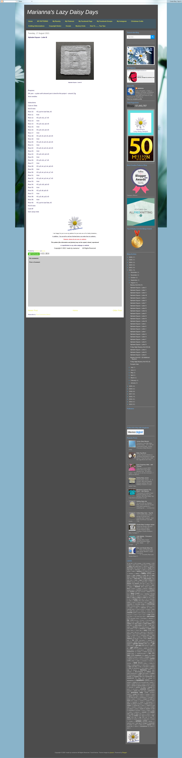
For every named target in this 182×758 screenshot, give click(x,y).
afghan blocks (138, 566)
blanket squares (149, 586)
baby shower (143, 577)
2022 (131, 267)
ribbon (133, 699)
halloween (149, 650)
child (150, 602)
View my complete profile (134, 99)
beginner (129, 585)
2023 (131, 265)
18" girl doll (129, 563)
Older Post (117, 310)
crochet (129, 612)
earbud (131, 628)
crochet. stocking (141, 612)
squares (148, 708)
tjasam (112, 752)
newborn (140, 680)
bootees (152, 590)
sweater (144, 712)
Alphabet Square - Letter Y (138, 290)
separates (134, 702)
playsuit (153, 685)
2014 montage (146, 563)
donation (135, 627)
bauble (151, 581)
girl (131, 648)
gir (127, 648)
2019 (131, 389)
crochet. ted (150, 612)
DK (128, 620)
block (128, 588)
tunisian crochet (137, 719)
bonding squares (131, 590)
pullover (142, 694)
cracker (142, 610)
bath (138, 581)
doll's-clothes (138, 623)
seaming (142, 700)
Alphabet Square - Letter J (138, 329)
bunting (147, 594)
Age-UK (145, 566)
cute (148, 614)
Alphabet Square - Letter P (138, 313)
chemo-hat (139, 602)
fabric (145, 633)
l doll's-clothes (145, 665)
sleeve (143, 705)
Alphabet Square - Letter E (138, 342)
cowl (137, 610)
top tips (148, 715)
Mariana (135, 670)
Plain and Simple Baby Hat (144, 548)
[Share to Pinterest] (48, 253)
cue (140, 614)
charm (133, 602)
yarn (128, 728)
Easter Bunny (130, 630)
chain (130, 600)
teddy (131, 714)
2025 (131, 260)
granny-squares (140, 650)
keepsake (144, 660)
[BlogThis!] (43, 253)
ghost (149, 643)
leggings (153, 666)
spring (136, 708)
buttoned (145, 595)
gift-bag (146, 645)
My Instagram (122, 21)
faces (128, 635)
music (151, 675)
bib (143, 585)
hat (150, 653)
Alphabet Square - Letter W (138, 295)
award (137, 573)
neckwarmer (130, 680)
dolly (146, 625)
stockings (138, 710)
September (134, 280)
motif (139, 675)
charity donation (145, 600)
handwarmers (130, 651)
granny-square (130, 650)
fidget (150, 637)
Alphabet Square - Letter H (138, 334)
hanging (139, 651)
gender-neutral (138, 644)
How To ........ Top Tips (97, 26)
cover (130, 611)
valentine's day (130, 723)
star (153, 708)
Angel (149, 568)
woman (149, 724)
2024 (131, 262)
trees (151, 717)
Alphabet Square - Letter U (138, 300)
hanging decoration (148, 651)
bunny (141, 594)
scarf (128, 700)
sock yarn (146, 707)
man (128, 670)
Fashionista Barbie (144, 635)
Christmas (151, 604)
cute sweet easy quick (139, 616)
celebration (152, 599)
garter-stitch (146, 642)
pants (133, 684)
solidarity (131, 708)
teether (148, 714)
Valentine (150, 721)
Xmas (151, 726)
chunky (143, 606)
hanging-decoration (141, 653)
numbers (129, 682)
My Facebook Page (85, 21)
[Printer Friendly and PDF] (34, 254)
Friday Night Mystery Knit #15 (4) (140, 361)
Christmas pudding (134, 606)
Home (30, 21)
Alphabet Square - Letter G (138, 336)
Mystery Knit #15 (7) (136, 285)
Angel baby (129, 569)
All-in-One (130, 568)
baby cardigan (137, 575)
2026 (131, 257)
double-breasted (145, 627)
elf (133, 633)
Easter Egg (138, 630)
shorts (128, 703)
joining (132, 660)
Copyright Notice (55, 26)
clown (153, 606)
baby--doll (129, 578)
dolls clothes (148, 623)
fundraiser (150, 640)
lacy (136, 666)
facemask (150, 633)
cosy (153, 609)
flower (150, 638)
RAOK (153, 695)
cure (144, 614)
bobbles (139, 588)
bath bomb (144, 581)
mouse (146, 675)
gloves (140, 648)
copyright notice (130, 609)
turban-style (146, 719)
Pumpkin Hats (134, 364)
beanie (137, 583)
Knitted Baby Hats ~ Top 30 (144, 513)
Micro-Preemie (139, 671)
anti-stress (150, 569)
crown (135, 614)
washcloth (152, 723)
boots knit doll (141, 591)
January (133, 383)
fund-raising (142, 640)
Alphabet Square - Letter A (138, 355)
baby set (134, 577)
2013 (131, 404)
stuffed (130, 712)
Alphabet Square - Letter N (138, 318)
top (143, 715)
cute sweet (129, 616)
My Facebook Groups (104, 21)
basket (129, 582)
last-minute (146, 666)
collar (136, 607)
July (132, 367)
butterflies (132, 595)
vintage (145, 723)
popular (150, 687)
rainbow (142, 695)
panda (151, 682)
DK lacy (142, 620)
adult (130, 566)
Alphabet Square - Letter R (138, 308)
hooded (135, 657)
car (129, 599)
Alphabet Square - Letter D (138, 344)
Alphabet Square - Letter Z (138, 287)
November (134, 275)
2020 (131, 386)
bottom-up (150, 591)
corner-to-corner (140, 609)
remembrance (143, 697)
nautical (150, 678)
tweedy (153, 719)
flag (145, 638)
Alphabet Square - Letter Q (138, 311)
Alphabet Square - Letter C (138, 349)
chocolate (129, 604)
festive (145, 637)
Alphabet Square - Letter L (138, 324)
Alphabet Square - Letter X (138, 292)
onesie (135, 682)
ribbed (128, 699)
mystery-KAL (149, 676)
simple (146, 703)
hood (130, 657)
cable (133, 597)
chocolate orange (140, 604)
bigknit (130, 586)
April (132, 375)
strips (153, 710)
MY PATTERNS (42, 21)
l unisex (153, 665)
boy (132, 593)
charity (136, 600)
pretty (135, 694)
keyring (151, 660)
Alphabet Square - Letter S (138, 305)
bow (128, 594)
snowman (140, 707)
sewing (141, 702)
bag (140, 580)
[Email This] (41, 253)
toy (140, 717)
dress (153, 627)
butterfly (139, 595)
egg (132, 632)
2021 (131, 270)
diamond (151, 618)
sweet (152, 712)
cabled (138, 597)
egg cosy (137, 632)
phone (148, 684)
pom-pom (131, 687)
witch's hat (142, 724)
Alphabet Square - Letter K (138, 326)
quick (130, 696)
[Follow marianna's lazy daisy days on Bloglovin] (135, 434)
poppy (144, 687)
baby (143, 573)
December (134, 272)
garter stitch (137, 642)
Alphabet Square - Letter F (138, 339)
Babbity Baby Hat (141, 501)
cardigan (135, 599)
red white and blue (133, 697)
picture (134, 685)
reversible (150, 697)
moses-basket (132, 675)
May (132, 372)
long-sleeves (137, 668)
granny (151, 648)
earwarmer (142, 628)
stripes (148, 710)
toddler (136, 715)
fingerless (129, 638)
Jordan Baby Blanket (142, 441)
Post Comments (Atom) (43, 314)
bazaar (129, 583)
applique (139, 571)
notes (151, 680)
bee (152, 583)
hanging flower (130, 653)
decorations (144, 618)
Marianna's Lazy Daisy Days (62, 12)
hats (128, 655)
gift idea (138, 645)
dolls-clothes (138, 625)
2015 (131, 399)
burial (153, 594)
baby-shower (147, 578)
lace (130, 666)
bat (134, 581)
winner (130, 724)
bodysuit (145, 588)
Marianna (143, 670)
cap (149, 597)
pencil (138, 684)
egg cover (143, 632)
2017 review (136, 564)
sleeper (129, 705)
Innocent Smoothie (144, 658)
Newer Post (33, 310)
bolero (151, 588)
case (142, 599)
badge (136, 580)
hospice (141, 657)
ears (136, 628)
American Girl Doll (141, 568)
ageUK (151, 566)
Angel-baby (137, 569)
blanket (137, 587)
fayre (134, 636)
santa (151, 699)
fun (133, 640)
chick (145, 602)
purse (153, 694)
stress (143, 710)
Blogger (124, 752)
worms (136, 726)
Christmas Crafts (137, 21)
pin (148, 685)
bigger (153, 585)
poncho (138, 687)
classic (148, 606)
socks (153, 707)
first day (136, 638)
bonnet (139, 590)
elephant (129, 633)
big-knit (147, 585)
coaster (131, 607)
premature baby (137, 692)
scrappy (135, 700)
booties (132, 591)
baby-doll (137, 578)
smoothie (134, 707)
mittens (149, 671)
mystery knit (138, 676)
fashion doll (135, 635)
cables (144, 597)
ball (146, 580)
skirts (151, 703)
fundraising (129, 642)
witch (136, 724)
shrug (134, 703)
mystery (129, 676)
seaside (148, 700)
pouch (128, 689)
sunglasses (137, 712)
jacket (152, 659)
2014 (131, 401)
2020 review (152, 564)
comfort (150, 607)
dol (133, 622)
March (133, 377)
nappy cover (141, 678)
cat (146, 599)
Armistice (131, 573)
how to (130, 659)
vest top (138, 723)
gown (145, 648)
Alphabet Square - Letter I (138, 331)
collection (143, 607)
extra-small (138, 633)
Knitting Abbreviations (36, 26)
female (139, 636)
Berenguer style (137, 585)
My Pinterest (69, 21)
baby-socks (130, 580)
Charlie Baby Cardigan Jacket (145, 524)
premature (151, 690)
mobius (146, 673)
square (142, 708)
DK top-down (149, 620)
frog (128, 640)
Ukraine (131, 721)
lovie (151, 668)
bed (148, 583)
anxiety (128, 571)
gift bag (132, 645)
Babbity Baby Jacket (142, 478)
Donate (68, 26)
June (132, 370)
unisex (139, 721)
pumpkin (148, 694)
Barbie (151, 580)
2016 (131, 396)
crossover (129, 614)
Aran (146, 571)
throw (153, 714)
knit (135, 663)
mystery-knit (130, 678)
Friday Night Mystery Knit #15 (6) (140, 347)
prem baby (143, 690)
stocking (131, 710)
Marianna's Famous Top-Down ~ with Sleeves (143, 490)
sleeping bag (136, 705)
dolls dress (129, 625)
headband (138, 655)
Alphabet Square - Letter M (138, 321)
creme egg (149, 610)
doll (137, 622)
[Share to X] (45, 253)
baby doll (146, 575)
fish (141, 638)
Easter (150, 628)
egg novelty (150, 632)
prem (135, 690)
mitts (140, 673)
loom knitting (145, 668)
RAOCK (147, 695)
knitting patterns (136, 665)
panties (128, 684)
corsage (148, 609)
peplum (143, 684)
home (153, 655)
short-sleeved (149, 702)
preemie (143, 689)
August (133, 282)
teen (137, 714)
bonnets (146, 590)
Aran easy (152, 571)
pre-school (135, 689)
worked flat (129, 726)
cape (153, 597)
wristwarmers (143, 726)
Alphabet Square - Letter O (138, 316)
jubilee (138, 660)
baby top (151, 577)
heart (146, 655)
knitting (145, 663)
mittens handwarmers (132, 673)
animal (143, 569)
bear (144, 583)
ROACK (139, 699)
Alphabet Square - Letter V (138, 298)
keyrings (129, 663)
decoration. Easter (135, 618)
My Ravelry (57, 21)
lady (140, 666)
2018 (131, 391)
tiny (130, 715)
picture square (142, 685)
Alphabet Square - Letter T (138, 303)
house (153, 657)
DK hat (136, 620)
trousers (129, 719)
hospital (147, 657)
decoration (151, 616)
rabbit (136, 695)
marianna (141, 88)
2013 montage (137, 563)
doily (128, 622)
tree (146, 717)
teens (143, 714)
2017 (131, 394)
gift (153, 644)
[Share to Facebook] (47, 253)
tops (135, 717)
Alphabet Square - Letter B (138, 352)
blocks (133, 588)
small (148, 705)
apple (133, 571)
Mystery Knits (80, 26)
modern (152, 673)
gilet (151, 645)
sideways (140, 703)
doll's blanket (146, 622)
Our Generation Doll (143, 682)
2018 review (144, 564)
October (133, 277)
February (134, 380)
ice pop (136, 658)
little (130, 668)
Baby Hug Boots (141, 453)
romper (145, 699)
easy (145, 630)
